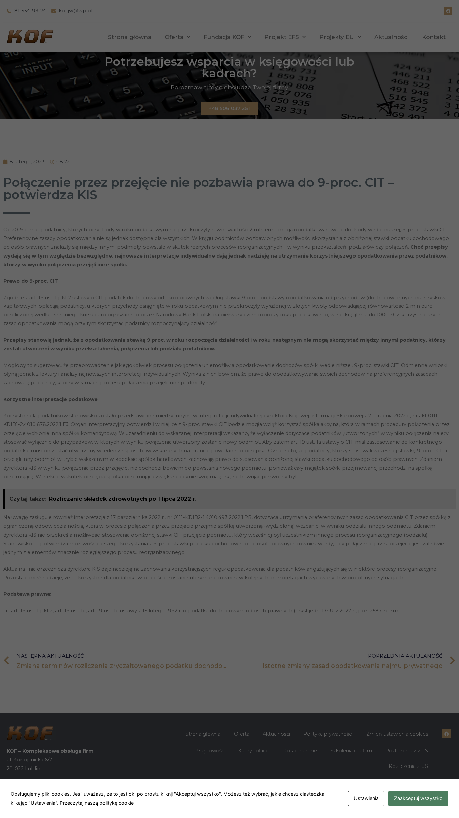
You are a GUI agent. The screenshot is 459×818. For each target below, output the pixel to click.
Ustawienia (366, 798)
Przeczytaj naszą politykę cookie (97, 803)
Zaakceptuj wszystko (418, 798)
